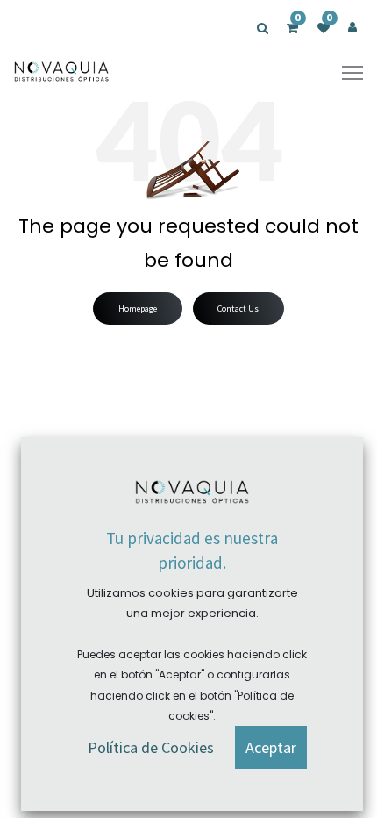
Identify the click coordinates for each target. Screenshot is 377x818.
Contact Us (238, 308)
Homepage (137, 308)
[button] (271, 747)
